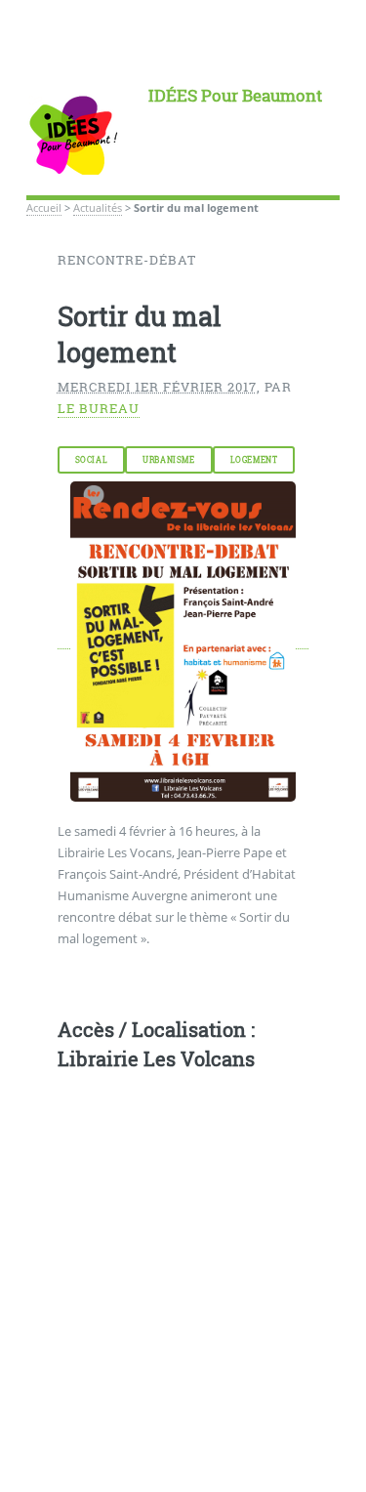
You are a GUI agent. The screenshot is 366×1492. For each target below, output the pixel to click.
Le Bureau (99, 408)
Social (91, 460)
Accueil (43, 208)
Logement (254, 460)
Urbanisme (168, 460)
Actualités (97, 208)
